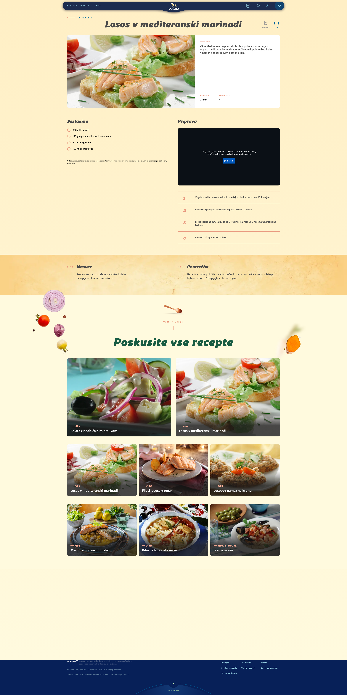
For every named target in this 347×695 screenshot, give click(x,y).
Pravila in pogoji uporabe (110, 669)
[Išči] (258, 5)
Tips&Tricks (86, 6)
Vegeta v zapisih (248, 668)
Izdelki (98, 6)
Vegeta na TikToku (229, 673)
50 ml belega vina (82, 143)
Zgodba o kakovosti (269, 668)
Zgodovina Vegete (229, 668)
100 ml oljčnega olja (83, 149)
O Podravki (92, 669)
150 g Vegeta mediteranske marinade (92, 136)
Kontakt (70, 669)
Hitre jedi (72, 6)
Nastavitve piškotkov (120, 674)
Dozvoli (230, 161)
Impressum (81, 669)
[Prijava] (267, 5)
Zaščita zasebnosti (75, 674)
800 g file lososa (81, 130)
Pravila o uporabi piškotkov (96, 674)
